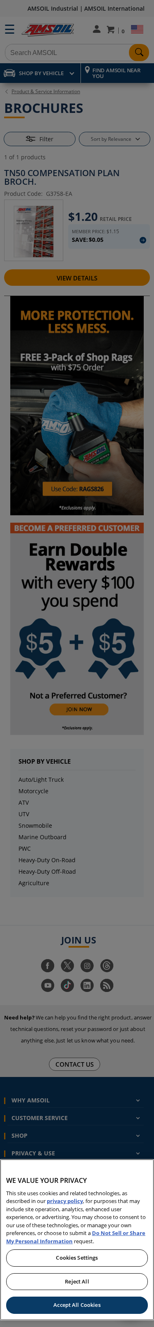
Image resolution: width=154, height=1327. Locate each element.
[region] (77, 1239)
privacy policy (65, 1201)
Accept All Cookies (76, 1305)
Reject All (77, 1281)
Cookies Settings (77, 1257)
